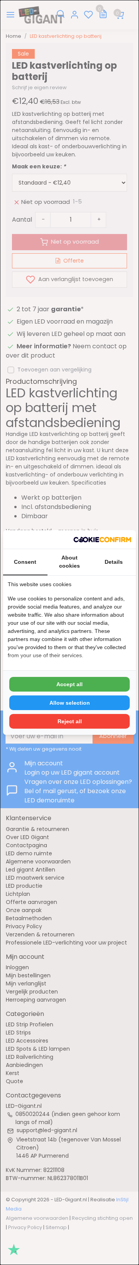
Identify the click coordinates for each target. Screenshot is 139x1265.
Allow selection (69, 703)
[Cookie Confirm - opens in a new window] (102, 539)
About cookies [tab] (69, 561)
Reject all (70, 721)
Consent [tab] (25, 562)
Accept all (69, 684)
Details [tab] (114, 562)
